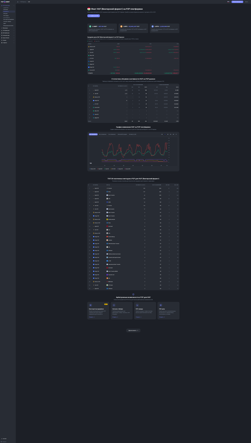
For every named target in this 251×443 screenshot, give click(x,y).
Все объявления (112, 134)
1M (167, 134)
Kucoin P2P (128, 168)
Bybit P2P (100, 168)
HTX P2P (113, 168)
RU (229, 1)
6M (173, 134)
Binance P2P (93, 168)
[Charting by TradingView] (91, 163)
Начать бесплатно (237, 1)
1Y (176, 134)
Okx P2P (107, 168)
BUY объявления (93, 134)
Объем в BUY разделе (122, 134)
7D (165, 134)
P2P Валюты (23, 1)
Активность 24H (132, 134)
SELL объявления (102, 134)
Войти (246, 1)
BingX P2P (121, 168)
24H (162, 134)
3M (170, 134)
